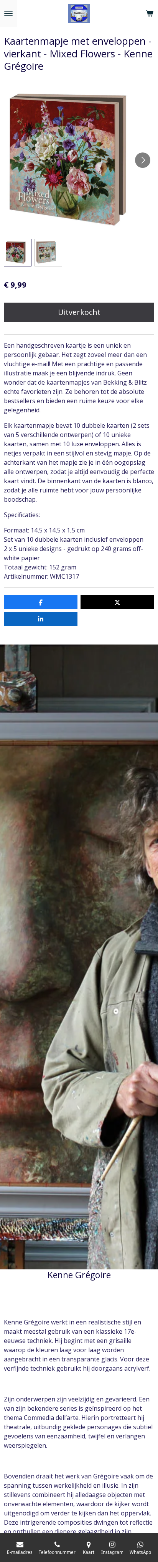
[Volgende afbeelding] (142, 160)
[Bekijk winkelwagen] (149, 13)
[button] (17, 252)
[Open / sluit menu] (8, 13)
